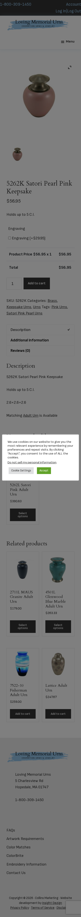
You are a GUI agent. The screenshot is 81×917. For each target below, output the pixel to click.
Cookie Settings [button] (21, 470)
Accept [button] (44, 470)
